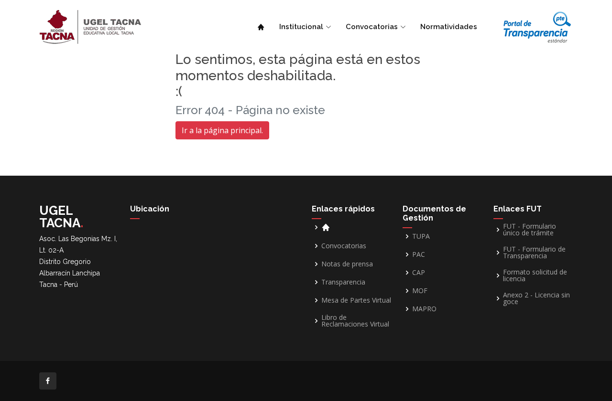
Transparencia (343, 282)
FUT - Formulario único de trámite (529, 229)
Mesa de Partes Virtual (356, 300)
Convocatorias (343, 246)
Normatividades (448, 26)
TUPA (421, 236)
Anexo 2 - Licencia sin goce (536, 298)
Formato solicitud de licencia (535, 275)
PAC (418, 254)
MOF (419, 290)
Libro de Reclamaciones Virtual (355, 320)
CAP (418, 272)
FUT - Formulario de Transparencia (534, 252)
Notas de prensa (347, 264)
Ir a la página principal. (222, 130)
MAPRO (424, 309)
